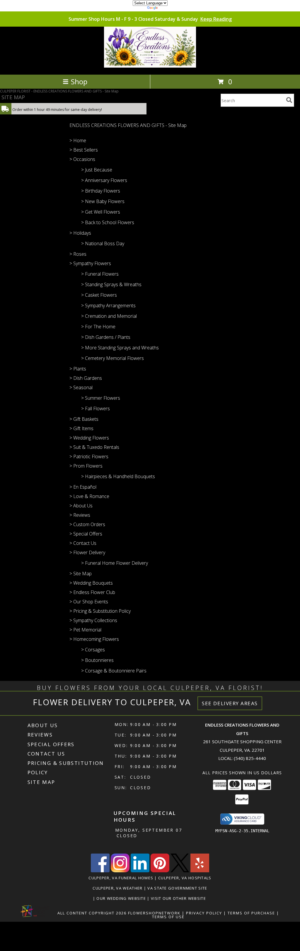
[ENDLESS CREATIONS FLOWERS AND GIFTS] (150, 66)
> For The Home (98, 326)
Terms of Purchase (251, 913)
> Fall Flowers (95, 408)
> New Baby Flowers (103, 201)
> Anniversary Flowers (104, 180)
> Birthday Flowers (100, 191)
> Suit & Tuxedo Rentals (94, 447)
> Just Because (96, 169)
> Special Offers (85, 534)
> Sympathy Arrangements (108, 305)
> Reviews (79, 515)
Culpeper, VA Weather (117, 888)
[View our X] (180, 870)
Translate (168, 8)
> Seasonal (81, 387)
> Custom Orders (87, 524)
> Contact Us (82, 543)
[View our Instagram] (120, 870)
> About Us (81, 505)
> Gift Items (81, 428)
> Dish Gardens (85, 378)
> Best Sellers (83, 150)
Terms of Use (168, 916)
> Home (77, 140)
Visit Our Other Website (179, 898)
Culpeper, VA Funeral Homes (120, 877)
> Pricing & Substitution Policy (100, 611)
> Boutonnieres (97, 660)
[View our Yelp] (199, 870)
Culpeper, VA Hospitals (185, 877)
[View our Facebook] (100, 870)
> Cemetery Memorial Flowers (112, 358)
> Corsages (93, 649)
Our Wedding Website (121, 898)
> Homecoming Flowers (94, 639)
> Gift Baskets (83, 419)
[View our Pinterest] (160, 870)
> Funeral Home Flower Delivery (114, 563)
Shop (79, 81)
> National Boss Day (102, 243)
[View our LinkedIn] (140, 870)
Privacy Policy (204, 913)
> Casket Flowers (99, 295)
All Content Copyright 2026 (92, 913)
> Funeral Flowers (100, 274)
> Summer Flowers (100, 398)
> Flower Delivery (87, 552)
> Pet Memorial (85, 629)
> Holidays (80, 233)
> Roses (77, 254)
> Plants (77, 368)
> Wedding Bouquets (91, 583)
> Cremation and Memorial (109, 316)
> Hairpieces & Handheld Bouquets (118, 476)
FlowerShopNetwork (154, 913)
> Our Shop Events (88, 601)
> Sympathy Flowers (90, 263)
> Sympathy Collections (93, 620)
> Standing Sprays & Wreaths (111, 284)
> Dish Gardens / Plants (105, 337)
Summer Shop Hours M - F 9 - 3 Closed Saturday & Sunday (150, 19)
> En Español (82, 487)
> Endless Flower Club (92, 592)
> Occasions (82, 159)
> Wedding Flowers (89, 438)
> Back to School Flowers (107, 222)
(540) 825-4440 (250, 758)
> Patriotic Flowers (88, 456)
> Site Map (80, 573)
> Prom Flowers (86, 466)
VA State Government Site (177, 888)
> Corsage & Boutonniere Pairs (113, 670)
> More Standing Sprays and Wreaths (120, 347)
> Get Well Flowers (100, 212)
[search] (289, 100)
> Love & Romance (89, 496)
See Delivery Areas (230, 703)
